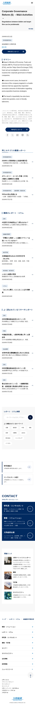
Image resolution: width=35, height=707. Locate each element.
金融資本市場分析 (28, 619)
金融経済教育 (6, 234)
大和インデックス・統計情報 (9, 688)
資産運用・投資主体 (19, 190)
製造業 (15, 427)
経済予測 (5, 252)
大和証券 (4, 692)
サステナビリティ (7, 653)
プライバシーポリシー (8, 682)
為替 (7, 433)
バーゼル (8, 443)
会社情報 (4, 658)
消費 (7, 427)
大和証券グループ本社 (8, 690)
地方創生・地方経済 (8, 270)
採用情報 (4, 664)
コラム (5, 286)
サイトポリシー (6, 684)
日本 (4, 218)
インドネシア (18, 438)
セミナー (4, 648)
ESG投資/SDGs (7, 40)
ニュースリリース (7, 669)
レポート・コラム (14, 619)
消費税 (15, 433)
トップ (4, 619)
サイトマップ (5, 686)
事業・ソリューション (9, 627)
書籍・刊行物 (6, 643)
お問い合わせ (5, 679)
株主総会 (8, 438)
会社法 (23, 433)
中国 (4, 331)
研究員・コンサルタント (9, 637)
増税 (30, 427)
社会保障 (5, 349)
